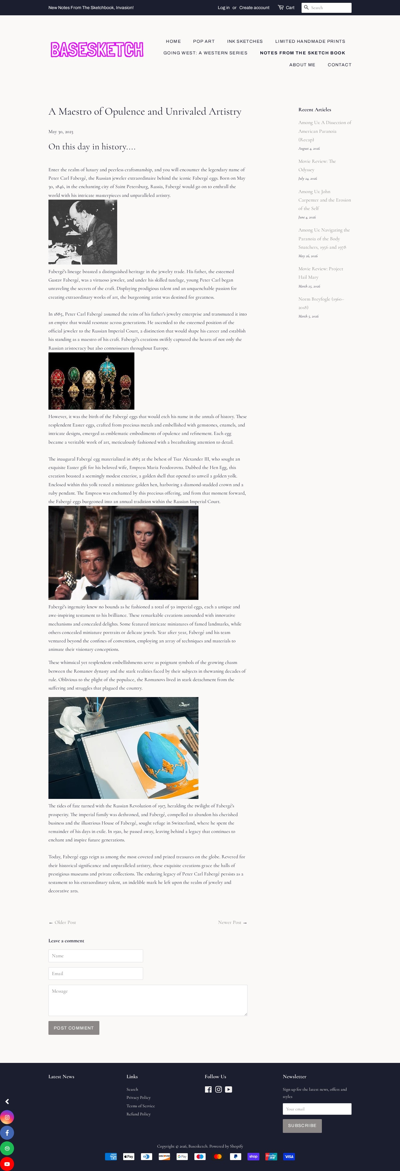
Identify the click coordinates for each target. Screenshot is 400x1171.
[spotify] (7, 1148)
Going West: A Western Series (205, 53)
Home (173, 41)
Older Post (65, 922)
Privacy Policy (139, 1097)
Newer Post (229, 922)
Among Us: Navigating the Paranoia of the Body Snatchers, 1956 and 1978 (324, 238)
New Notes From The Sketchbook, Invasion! (91, 7)
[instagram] (7, 1117)
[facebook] (7, 1133)
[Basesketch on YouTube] (228, 1091)
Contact (340, 64)
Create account (254, 7)
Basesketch (198, 1146)
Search (132, 1089)
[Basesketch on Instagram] (218, 1091)
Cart (290, 7)
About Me (302, 64)
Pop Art (204, 41)
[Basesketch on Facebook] (208, 1091)
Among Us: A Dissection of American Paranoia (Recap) (324, 130)
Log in (224, 7)
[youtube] (7, 1164)
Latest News (61, 1076)
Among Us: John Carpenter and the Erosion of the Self (324, 200)
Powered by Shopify (226, 1146)
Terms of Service (141, 1106)
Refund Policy (139, 1114)
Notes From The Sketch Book (302, 53)
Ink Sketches (245, 41)
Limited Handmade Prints (310, 41)
